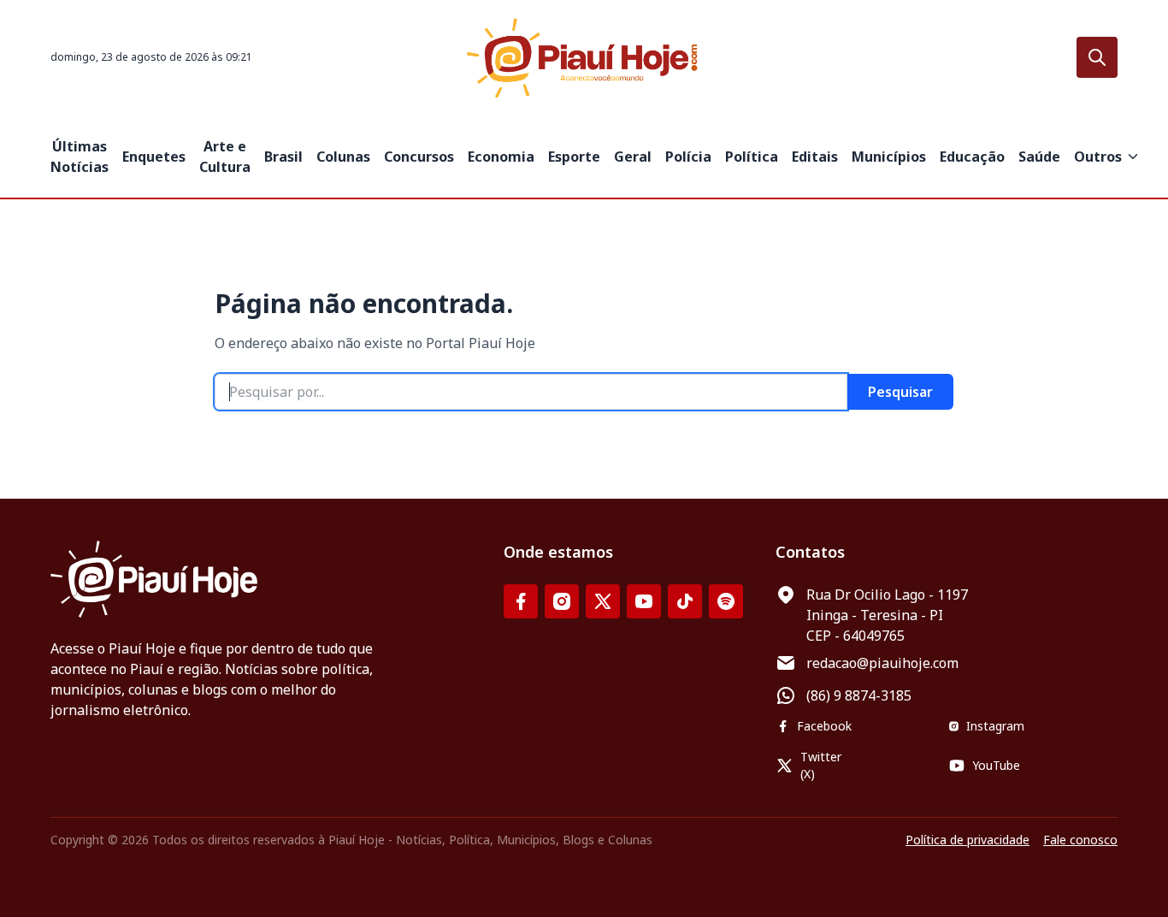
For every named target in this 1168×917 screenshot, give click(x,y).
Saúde (1039, 156)
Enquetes (154, 156)
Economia (501, 156)
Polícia (688, 156)
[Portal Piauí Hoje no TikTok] (685, 601)
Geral (633, 156)
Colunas (343, 156)
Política (751, 156)
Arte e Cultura (225, 156)
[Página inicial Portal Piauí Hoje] (584, 58)
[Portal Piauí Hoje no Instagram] (562, 601)
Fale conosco (1080, 839)
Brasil (283, 156)
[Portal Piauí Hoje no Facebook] (521, 601)
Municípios (889, 156)
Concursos (419, 156)
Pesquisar (900, 391)
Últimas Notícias (79, 156)
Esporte (574, 156)
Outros (1098, 156)
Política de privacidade (967, 839)
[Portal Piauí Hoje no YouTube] (644, 601)
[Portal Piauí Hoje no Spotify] (726, 601)
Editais (815, 156)
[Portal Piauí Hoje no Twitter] (603, 601)
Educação (972, 156)
